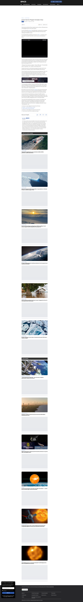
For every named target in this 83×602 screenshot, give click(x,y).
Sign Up (8, 592)
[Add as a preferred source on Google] (25, 590)
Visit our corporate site (50, 586)
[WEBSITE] (27, 118)
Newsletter (45, 24)
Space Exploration (26, 4)
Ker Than (26, 21)
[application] (35, 48)
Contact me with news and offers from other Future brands (8, 590)
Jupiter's (30, 30)
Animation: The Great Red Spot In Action (28, 107)
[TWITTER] (26, 118)
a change (35, 89)
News (22, 21)
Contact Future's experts (35, 593)
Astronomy (34, 4)
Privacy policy (53, 593)
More (58, 4)
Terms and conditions (45, 593)
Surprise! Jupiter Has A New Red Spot (28, 108)
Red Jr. (39, 34)
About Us (23, 593)
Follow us (41, 24)
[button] (59, 1)
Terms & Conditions (5, 596)
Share (23, 24)
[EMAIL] (28, 118)
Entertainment (45, 4)
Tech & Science (52, 4)
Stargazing (39, 4)
